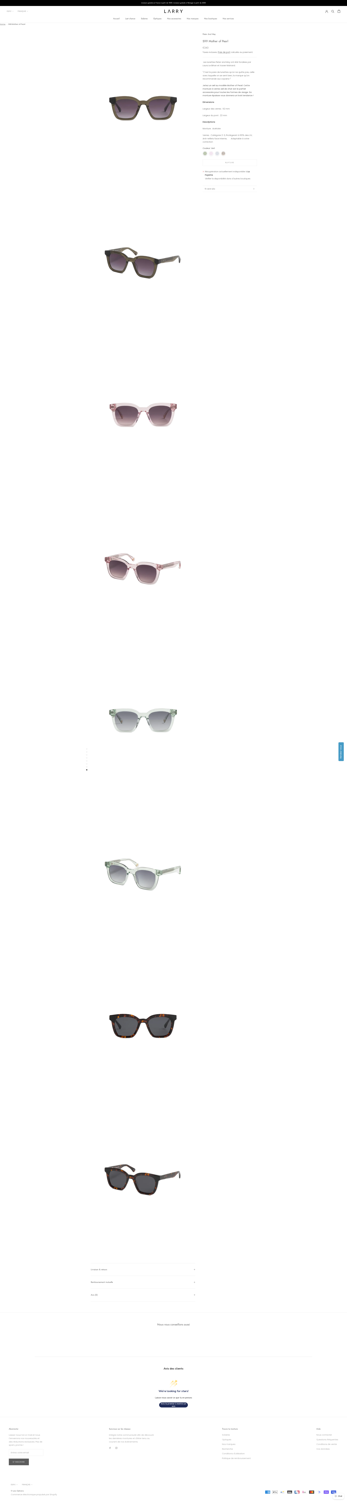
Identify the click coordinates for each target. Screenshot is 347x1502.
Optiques (157, 18)
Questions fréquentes (327, 1439)
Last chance (130, 18)
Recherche (227, 1448)
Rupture (229, 162)
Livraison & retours (99, 1269)
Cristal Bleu (217, 153)
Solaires (144, 18)
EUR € (9, 11)
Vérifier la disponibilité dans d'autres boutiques (227, 178)
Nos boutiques (210, 18)
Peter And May (209, 34)
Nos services (228, 18)
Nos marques (192, 18)
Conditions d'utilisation (233, 1453)
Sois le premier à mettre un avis (173, 1404)
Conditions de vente (326, 1444)
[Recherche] (332, 11)
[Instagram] (116, 1448)
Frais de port (224, 52)
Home (2, 24)
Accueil (116, 18)
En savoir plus (210, 188)
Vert (205, 153)
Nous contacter (324, 1434)
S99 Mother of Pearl (16, 24)
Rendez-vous (340, 751)
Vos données (323, 1448)
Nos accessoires (174, 18)
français (22, 11)
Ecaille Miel (223, 153)
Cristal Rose (211, 153)
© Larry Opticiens (17, 1491)
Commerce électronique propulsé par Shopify (34, 1494)
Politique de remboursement (236, 1458)
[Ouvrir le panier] (339, 11)
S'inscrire (19, 1462)
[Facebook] (110, 1448)
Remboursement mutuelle (102, 1282)
